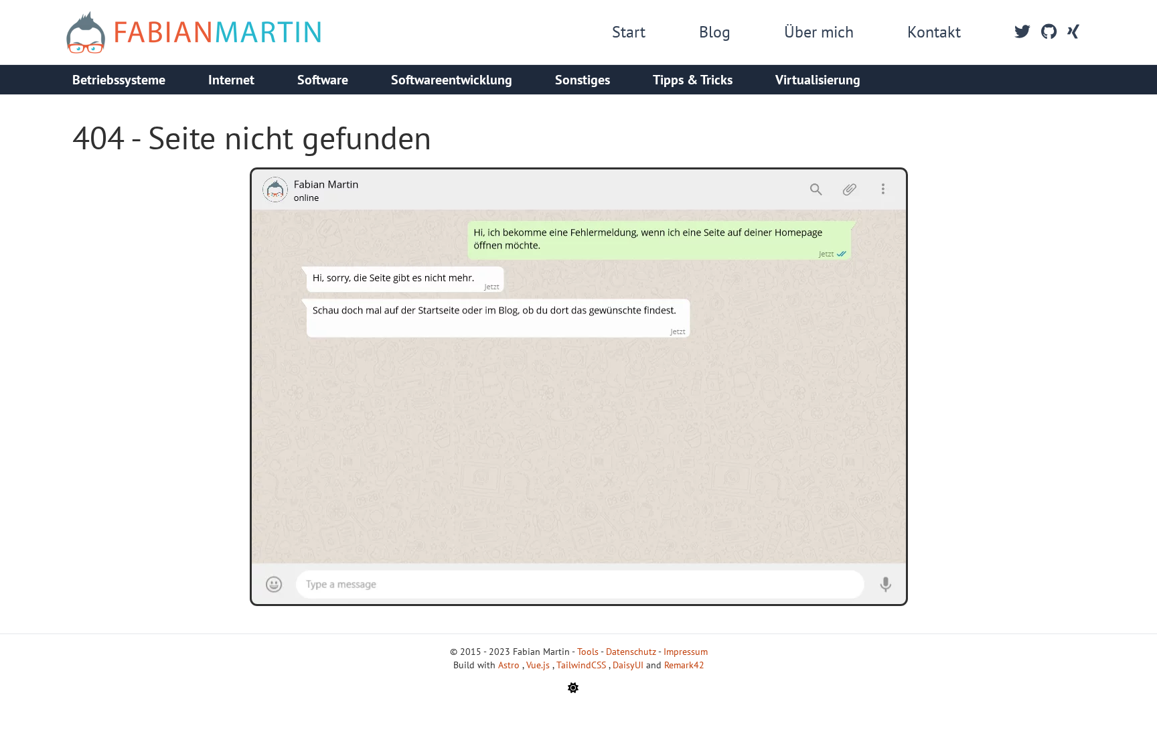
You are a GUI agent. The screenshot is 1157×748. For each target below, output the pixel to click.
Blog (714, 31)
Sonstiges (582, 79)
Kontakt (934, 31)
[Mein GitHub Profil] (1049, 32)
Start (628, 31)
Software (322, 79)
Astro (510, 665)
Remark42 (684, 665)
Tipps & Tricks (692, 79)
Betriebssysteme (118, 79)
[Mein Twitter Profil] (1022, 32)
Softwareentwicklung (451, 79)
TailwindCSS (582, 665)
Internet (231, 79)
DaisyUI (629, 665)
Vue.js (539, 665)
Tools (588, 652)
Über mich (819, 31)
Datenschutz (631, 652)
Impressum (686, 652)
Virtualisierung (817, 79)
